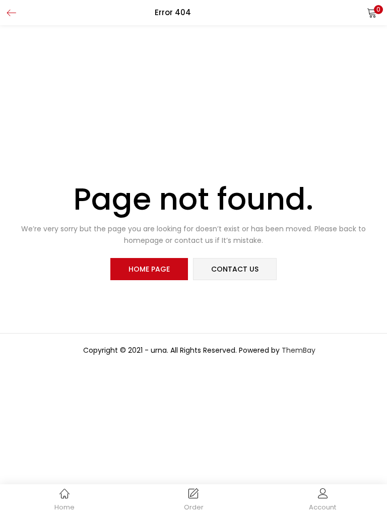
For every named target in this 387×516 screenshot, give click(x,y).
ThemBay (298, 350)
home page (149, 269)
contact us (235, 269)
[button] (371, 12)
